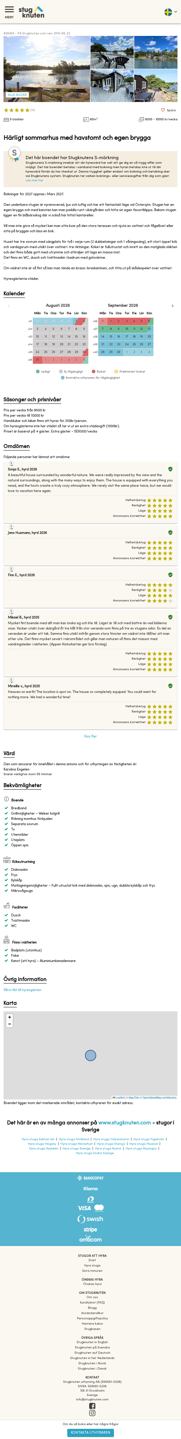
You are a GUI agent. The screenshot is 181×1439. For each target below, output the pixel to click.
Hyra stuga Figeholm (148, 1139)
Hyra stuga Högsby (42, 1144)
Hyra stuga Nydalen (43, 1148)
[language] (170, 12)
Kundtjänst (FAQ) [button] (92, 1302)
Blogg (92, 1308)
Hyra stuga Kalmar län (38, 1139)
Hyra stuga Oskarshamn (111, 1139)
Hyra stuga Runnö (108, 1148)
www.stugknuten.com (124, 1123)
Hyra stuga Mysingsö (141, 1148)
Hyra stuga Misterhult (76, 1144)
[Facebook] (92, 1406)
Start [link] (92, 1260)
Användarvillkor (92, 1313)
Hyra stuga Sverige (76, 1148)
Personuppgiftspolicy (92, 1318)
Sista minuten (92, 1271)
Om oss (92, 1297)
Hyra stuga (92, 1265)
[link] (92, 1342)
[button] (9, 1017)
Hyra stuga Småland (74, 1139)
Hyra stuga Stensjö (111, 1144)
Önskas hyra (92, 1284)
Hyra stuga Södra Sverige (95, 1153)
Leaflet (119, 1097)
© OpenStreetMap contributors (158, 1097)
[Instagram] (92, 1413)
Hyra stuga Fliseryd (143, 1144)
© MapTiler (132, 1097)
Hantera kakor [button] (92, 1323)
